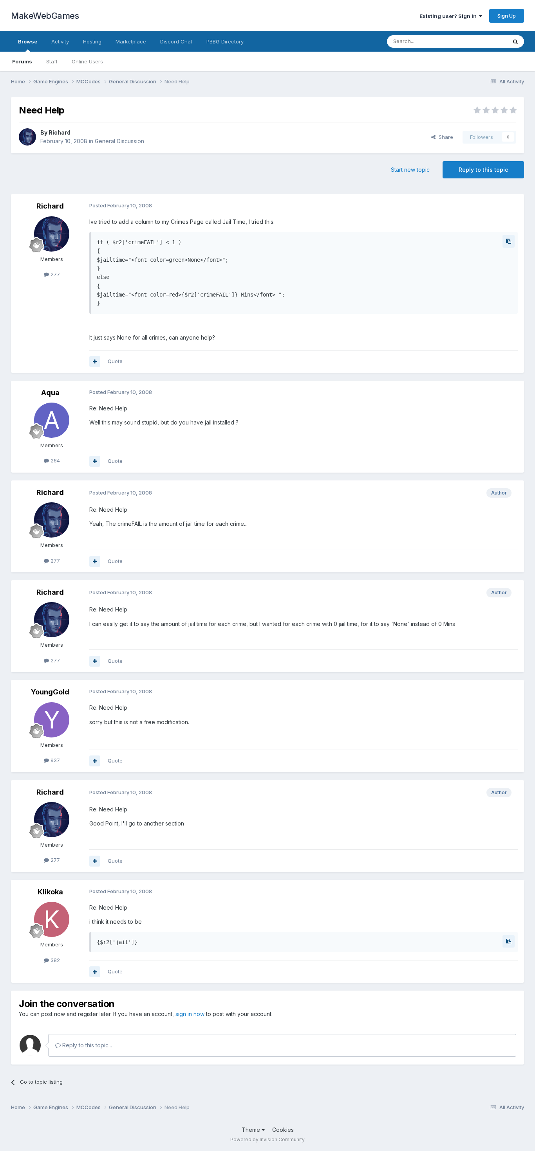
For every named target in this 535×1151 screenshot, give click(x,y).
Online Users (87, 61)
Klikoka (50, 892)
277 (54, 274)
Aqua (50, 392)
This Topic (484, 41)
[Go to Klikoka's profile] (51, 919)
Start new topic (410, 169)
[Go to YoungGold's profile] (51, 719)
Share (444, 137)
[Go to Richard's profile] (27, 137)
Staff (52, 61)
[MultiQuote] (94, 361)
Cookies (283, 1129)
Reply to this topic (483, 169)
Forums (22, 61)
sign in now (189, 1014)
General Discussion (119, 141)
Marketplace (131, 41)
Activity (60, 41)
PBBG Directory (225, 41)
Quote (115, 361)
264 (54, 460)
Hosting (92, 41)
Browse (27, 41)
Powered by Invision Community (267, 1139)
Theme (252, 1129)
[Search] (515, 41)
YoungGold (50, 692)
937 (54, 760)
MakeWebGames (45, 16)
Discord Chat (176, 41)
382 (54, 960)
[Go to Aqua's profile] (51, 420)
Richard (59, 132)
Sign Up (506, 16)
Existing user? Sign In (449, 16)
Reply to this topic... (86, 1045)
